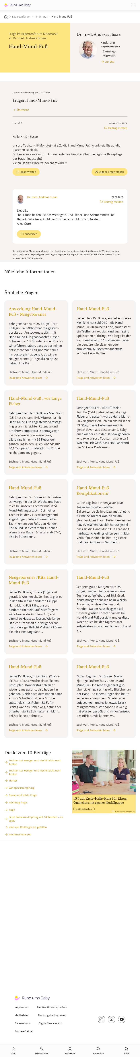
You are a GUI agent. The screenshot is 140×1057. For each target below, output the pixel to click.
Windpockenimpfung (21, 788)
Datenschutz (22, 1023)
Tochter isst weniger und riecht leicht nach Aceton (35, 762)
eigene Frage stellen (111, 172)
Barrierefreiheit (24, 1031)
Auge (12, 809)
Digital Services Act (50, 1023)
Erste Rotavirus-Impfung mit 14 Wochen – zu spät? (36, 818)
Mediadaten (22, 1015)
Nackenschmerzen (20, 834)
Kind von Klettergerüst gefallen (28, 827)
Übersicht (23, 110)
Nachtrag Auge (18, 802)
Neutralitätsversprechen (52, 1007)
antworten (31, 234)
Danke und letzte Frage (23, 795)
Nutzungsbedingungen (52, 1015)
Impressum (21, 1007)
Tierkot (13, 780)
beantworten (28, 172)
